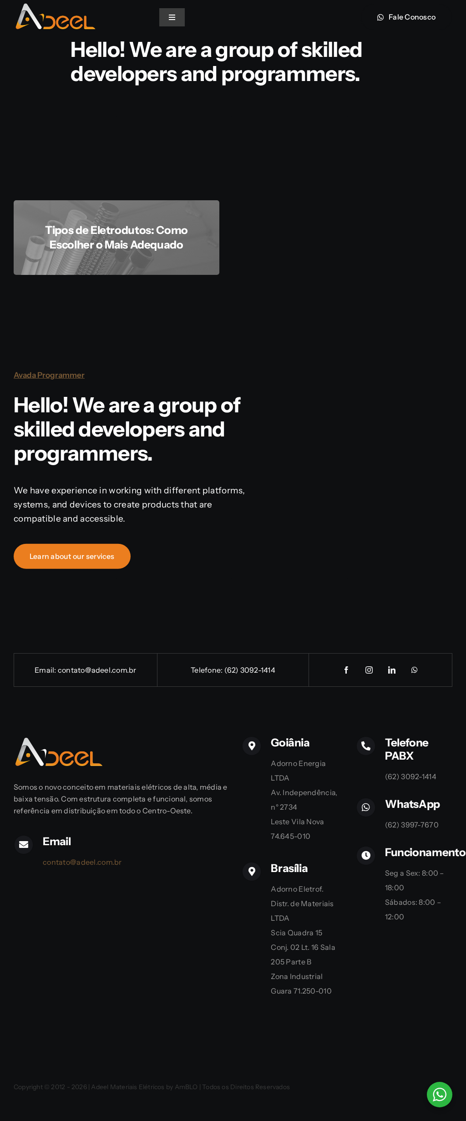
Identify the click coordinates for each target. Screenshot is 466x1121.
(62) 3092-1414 (249, 670)
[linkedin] (392, 670)
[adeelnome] (55, 6)
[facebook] (346, 670)
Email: (46, 670)
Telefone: (207, 670)
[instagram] (369, 670)
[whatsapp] (414, 670)
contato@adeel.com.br (97, 670)
